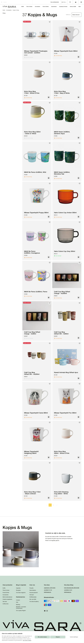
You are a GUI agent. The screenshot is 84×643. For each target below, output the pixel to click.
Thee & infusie (6, 590)
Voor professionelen (55, 2)
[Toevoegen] (78, 57)
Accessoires (8, 10)
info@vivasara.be (47, 592)
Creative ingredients (7, 599)
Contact (18, 600)
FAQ (17, 602)
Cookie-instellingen (74, 636)
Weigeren (58, 636)
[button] (73, 14)
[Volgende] (57, 505)
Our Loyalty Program (21, 610)
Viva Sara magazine (20, 592)
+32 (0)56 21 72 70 (68, 590)
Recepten (18, 590)
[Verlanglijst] (49, 22)
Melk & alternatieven (7, 597)
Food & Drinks (6, 592)
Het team (31, 594)
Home (4, 10)
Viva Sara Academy (34, 601)
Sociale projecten (33, 592)
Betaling (18, 604)
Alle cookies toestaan (42, 636)
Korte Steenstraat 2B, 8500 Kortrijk (71, 587)
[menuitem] (79, 6)
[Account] (81, 2)
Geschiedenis (32, 590)
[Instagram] (47, 611)
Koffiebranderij (32, 597)
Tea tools (5, 601)
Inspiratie (18, 588)
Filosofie (31, 588)
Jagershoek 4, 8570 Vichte (49, 587)
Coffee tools (5, 603)
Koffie (4, 588)
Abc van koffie (32, 599)
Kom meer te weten (27, 640)
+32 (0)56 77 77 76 (48, 590)
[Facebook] (45, 611)
